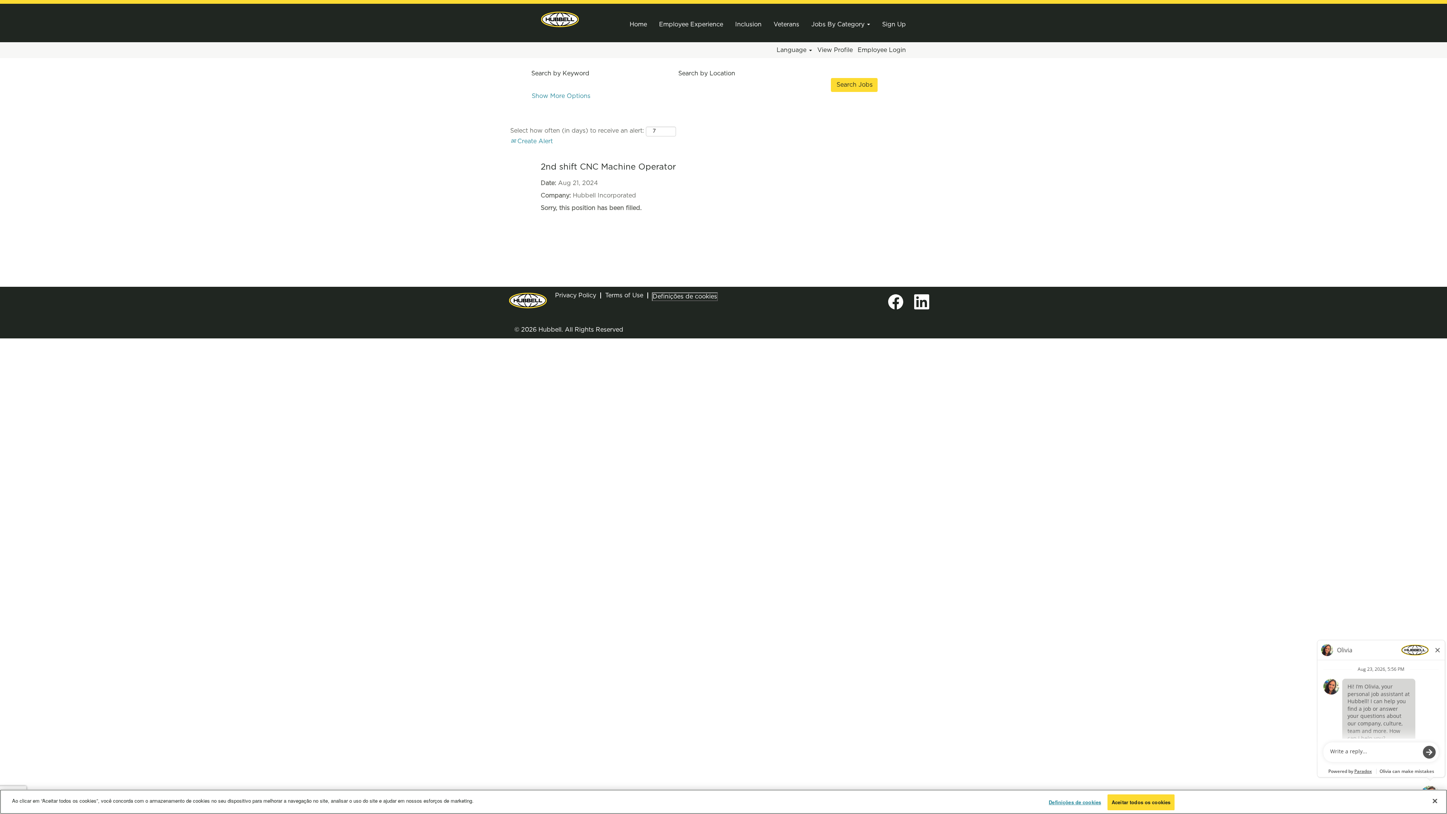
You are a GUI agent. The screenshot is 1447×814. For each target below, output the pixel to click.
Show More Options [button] (561, 96)
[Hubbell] (560, 19)
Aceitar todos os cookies (1141, 802)
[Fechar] (1435, 801)
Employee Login (882, 50)
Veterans (786, 24)
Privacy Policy (575, 295)
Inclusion (748, 24)
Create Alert (534, 141)
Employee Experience (691, 24)
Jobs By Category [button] (838, 24)
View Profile (835, 50)
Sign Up (894, 24)
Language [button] (792, 50)
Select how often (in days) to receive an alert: (577, 131)
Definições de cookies (685, 297)
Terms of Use (624, 295)
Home (638, 24)
